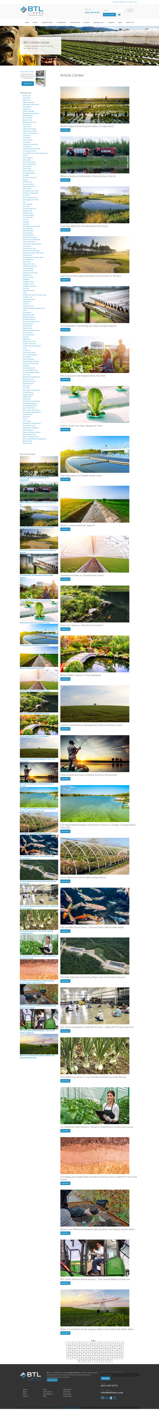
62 (99, 1357)
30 (73, 1350)
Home (25, 1389)
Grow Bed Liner (28, 259)
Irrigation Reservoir (29, 286)
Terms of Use (58, 1408)
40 (117, 1350)
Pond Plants (27, 357)
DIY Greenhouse (28, 171)
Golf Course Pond (29, 242)
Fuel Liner (26, 224)
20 (86, 1347)
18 (77, 1347)
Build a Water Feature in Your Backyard (34, 736)
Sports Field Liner (29, 408)
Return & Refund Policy (73, 1408)
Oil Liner (26, 337)
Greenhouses (27, 255)
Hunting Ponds (28, 271)
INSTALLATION (75, 22)
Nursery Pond (27, 333)
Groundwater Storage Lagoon (33, 257)
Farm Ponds (27, 189)
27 (117, 1347)
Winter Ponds (27, 443)
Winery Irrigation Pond (31, 437)
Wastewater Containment (32, 423)
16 (68, 1347)
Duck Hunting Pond (30, 178)
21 (90, 1347)
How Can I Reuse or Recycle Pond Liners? (35, 714)
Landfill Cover (27, 297)
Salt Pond (26, 388)
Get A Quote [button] (109, 15)
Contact (25, 1396)
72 (97, 1361)
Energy (25, 180)
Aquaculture (27, 107)
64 (108, 1357)
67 (121, 1357)
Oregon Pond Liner (29, 344)
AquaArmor (67, 1389)
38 (108, 1350)
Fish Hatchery (27, 204)
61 (95, 1357)
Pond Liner (26, 350)
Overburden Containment (32, 346)
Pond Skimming (28, 359)
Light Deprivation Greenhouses (34, 308)
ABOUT (120, 22)
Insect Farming (28, 277)
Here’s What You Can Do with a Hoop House (36, 834)
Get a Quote (47, 1392)
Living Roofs (27, 313)
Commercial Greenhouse (31, 149)
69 (84, 1361)
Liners (25, 310)
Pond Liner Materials (30, 355)
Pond (24, 348)
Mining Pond (27, 326)
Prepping (26, 366)
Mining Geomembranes (31, 321)
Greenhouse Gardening (31, 251)
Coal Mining (27, 147)
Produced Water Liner (30, 370)
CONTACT (130, 2)
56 (73, 1357)
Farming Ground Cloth (30, 191)
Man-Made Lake (28, 315)
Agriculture (27, 98)
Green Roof (27, 246)
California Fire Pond (30, 131)
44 (77, 1354)
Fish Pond (26, 206)
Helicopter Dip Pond (30, 266)
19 (81, 1347)
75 (110, 1361)
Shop (45, 1389)
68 (79, 1361)
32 (81, 1350)
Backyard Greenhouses (31, 113)
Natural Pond (27, 328)
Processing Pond (29, 368)
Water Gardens (28, 430)
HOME (27, 22)
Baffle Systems (28, 116)
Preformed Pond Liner (30, 364)
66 (117, 1357)
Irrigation (26, 279)
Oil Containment (28, 335)
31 (77, 1350)
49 (99, 1354)
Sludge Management (30, 403)
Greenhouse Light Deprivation (33, 253)
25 (108, 1347)
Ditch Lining (27, 169)
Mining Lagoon (28, 324)
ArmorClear (67, 1394)
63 (104, 1357)
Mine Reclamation (29, 319)
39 (112, 1350)
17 (73, 1347)
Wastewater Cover (29, 426)
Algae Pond (27, 100)
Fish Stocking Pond (29, 209)
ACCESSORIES (61, 22)
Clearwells (26, 142)
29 (68, 1350)
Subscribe (105, 1378)
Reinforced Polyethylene (31, 377)
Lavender (26, 304)
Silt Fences (26, 399)
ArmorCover (67, 1396)
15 (122, 1343)
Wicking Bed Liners (29, 434)
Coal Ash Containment (30, 144)
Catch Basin (27, 138)
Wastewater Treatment (31, 428)
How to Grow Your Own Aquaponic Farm (35, 623)
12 (109, 1343)
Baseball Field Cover (30, 122)
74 (106, 1361)
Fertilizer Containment (30, 193)
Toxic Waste (27, 421)
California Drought (29, 129)
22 (95, 1347)
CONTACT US (130, 22)
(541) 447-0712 (92, 12)
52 (112, 1354)
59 (86, 1357)
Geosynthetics (28, 233)
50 (104, 1354)
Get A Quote (52, 1380)
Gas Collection (28, 228)
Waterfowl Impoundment (32, 432)
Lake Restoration (29, 290)
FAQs (135, 2)
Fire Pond (26, 195)
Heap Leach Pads (29, 264)
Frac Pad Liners (28, 217)
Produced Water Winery (31, 372)
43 (73, 1354)
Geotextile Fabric (29, 235)
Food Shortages (28, 215)
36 (99, 1350)
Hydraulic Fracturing (30, 273)
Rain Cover (26, 375)
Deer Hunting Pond (29, 164)
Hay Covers (27, 262)
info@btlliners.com (112, 1392)
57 (77, 1357)
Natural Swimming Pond (31, 330)
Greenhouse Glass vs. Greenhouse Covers (35, 691)
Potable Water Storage (31, 361)
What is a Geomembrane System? (32, 668)
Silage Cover (27, 397)
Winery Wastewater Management (34, 439)
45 (81, 1354)
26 (112, 1347)
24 (104, 1347)
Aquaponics (27, 109)
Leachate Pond (28, 306)
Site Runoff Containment (31, 401)
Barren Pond (27, 120)
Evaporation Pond (29, 186)
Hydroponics (27, 275)
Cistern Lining (27, 140)
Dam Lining (27, 160)
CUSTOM (86, 22)
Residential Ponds (29, 381)
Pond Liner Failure (29, 352)
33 (86, 1350)
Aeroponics (27, 96)
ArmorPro (66, 1392)
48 (95, 1354)
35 (95, 1350)
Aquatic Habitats (28, 111)
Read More (65, 130)
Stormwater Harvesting (31, 410)
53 (117, 1354)
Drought (26, 175)
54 (121, 1354)
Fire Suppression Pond (31, 200)
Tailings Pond (27, 414)
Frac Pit (25, 220)
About (25, 1392)
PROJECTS (111, 22)
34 (90, 1350)
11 (104, 1343)
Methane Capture (29, 317)
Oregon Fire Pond (29, 341)
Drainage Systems (29, 173)
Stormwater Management (32, 412)
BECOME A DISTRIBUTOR (119, 2)
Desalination (27, 166)
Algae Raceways (28, 102)
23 (99, 1347)
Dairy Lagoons (28, 158)
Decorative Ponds (29, 162)
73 (101, 1361)
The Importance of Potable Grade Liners (34, 645)
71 (92, 1361)
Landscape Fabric (29, 299)
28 (121, 1347)
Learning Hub (48, 1394)
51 (108, 1354)
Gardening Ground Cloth (31, 226)
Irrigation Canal (28, 282)
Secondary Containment (31, 390)
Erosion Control (28, 184)
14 (117, 1343)
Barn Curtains (27, 118)
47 (90, 1354)
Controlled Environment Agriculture (35, 153)
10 (100, 1343)
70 (88, 1361)
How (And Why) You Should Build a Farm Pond (37, 527)
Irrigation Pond (28, 284)
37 (104, 1350)
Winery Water (27, 441)
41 (121, 1350)
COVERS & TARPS (46, 22)
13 (113, 1343)
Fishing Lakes (27, 211)
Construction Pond (29, 151)
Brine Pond (27, 124)
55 (68, 1357)
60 (90, 1357)
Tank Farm (26, 417)
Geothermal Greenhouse (31, 240)
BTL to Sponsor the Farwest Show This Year (35, 600)
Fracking (26, 222)
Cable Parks (27, 127)
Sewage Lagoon (28, 395)
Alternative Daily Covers (31, 104)
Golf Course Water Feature (32, 244)
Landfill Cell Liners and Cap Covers (35, 295)
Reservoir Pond (28, 379)
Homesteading (28, 268)
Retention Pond (28, 383)
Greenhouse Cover (29, 248)
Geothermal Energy (29, 237)
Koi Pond (26, 288)
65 (112, 1357)
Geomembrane (28, 231)
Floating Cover (28, 213)
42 (68, 1354)
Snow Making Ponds (30, 406)
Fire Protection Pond (30, 197)
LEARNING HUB (98, 22)
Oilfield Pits (27, 339)
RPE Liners (26, 386)
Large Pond (27, 302)
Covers (25, 155)
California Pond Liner (30, 133)
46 (86, 1354)
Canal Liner (27, 135)
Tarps (25, 419)
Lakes (25, 293)
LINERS (34, 22)
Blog (44, 1396)
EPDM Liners (27, 182)
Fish (24, 202)
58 (81, 1357)
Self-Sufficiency (28, 392)
